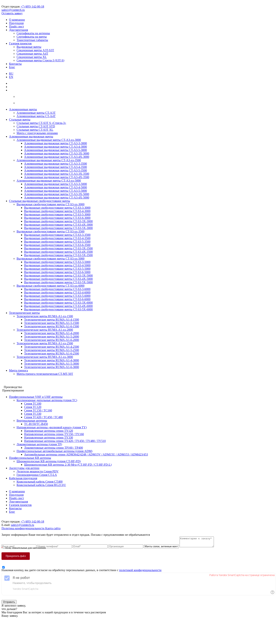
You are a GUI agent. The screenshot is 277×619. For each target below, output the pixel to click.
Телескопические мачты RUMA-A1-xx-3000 (45, 356)
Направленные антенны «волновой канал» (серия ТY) (52, 427)
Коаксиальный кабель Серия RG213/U (41, 485)
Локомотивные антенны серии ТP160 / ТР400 (53, 447)
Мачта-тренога (18, 370)
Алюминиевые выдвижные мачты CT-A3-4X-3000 (56, 156)
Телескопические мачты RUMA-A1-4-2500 (51, 346)
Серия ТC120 (32, 407)
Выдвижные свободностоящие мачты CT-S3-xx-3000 (50, 204)
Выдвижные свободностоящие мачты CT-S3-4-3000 (57, 211)
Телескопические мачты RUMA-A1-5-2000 (51, 336)
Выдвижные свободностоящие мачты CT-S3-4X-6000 (58, 306)
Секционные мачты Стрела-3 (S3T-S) (40, 60)
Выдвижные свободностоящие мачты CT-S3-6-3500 (57, 245)
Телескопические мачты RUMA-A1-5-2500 (51, 350)
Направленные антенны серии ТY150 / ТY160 (54, 434)
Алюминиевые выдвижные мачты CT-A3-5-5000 (55, 190)
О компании (17, 19)
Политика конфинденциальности (23, 528)
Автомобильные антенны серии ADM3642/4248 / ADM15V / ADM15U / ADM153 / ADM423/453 (86, 454)
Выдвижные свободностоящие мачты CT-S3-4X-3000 (58, 224)
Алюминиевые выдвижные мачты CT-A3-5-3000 (55, 150)
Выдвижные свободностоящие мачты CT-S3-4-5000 (57, 265)
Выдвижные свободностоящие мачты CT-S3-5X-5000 (58, 282)
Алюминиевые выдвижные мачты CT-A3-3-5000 (55, 184)
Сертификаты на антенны (33, 33)
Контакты (15, 63)
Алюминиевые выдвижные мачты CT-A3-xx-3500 (49, 160)
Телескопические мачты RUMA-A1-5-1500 (51, 323)
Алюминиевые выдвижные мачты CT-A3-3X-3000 (56, 153)
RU (11, 73)
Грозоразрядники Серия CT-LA (37, 474)
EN (11, 77)
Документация (18, 29)
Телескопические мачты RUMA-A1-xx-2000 (45, 329)
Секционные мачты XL (32, 57)
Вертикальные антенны (32, 420)
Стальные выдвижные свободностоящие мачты (39, 201)
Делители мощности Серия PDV (38, 471)
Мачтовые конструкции (17, 380)
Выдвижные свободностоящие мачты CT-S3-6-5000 (57, 272)
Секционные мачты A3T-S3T (35, 50)
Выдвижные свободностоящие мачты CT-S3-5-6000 (57, 295)
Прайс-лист (16, 26)
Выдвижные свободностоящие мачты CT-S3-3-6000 (57, 289)
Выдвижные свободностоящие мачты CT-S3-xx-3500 (50, 231)
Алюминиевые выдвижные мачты (31, 136)
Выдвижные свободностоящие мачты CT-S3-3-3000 (57, 207)
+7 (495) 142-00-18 (32, 6)
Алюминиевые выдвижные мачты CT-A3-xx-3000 (49, 139)
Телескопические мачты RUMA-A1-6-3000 (51, 367)
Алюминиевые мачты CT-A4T (36, 116)
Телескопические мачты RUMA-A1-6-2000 (51, 340)
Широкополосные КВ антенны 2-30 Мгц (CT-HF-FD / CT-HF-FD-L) (68, 464)
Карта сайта (52, 528)
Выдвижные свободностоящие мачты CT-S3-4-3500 (57, 238)
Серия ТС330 (32, 413)
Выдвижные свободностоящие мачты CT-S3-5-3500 (57, 241)
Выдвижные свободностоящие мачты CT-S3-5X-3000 (58, 228)
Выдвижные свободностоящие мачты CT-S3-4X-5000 (58, 278)
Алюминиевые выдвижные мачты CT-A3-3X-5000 (56, 194)
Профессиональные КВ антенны (30, 457)
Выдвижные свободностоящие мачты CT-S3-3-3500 (57, 234)
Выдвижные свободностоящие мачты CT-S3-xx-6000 (50, 285)
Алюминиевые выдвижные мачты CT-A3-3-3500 (55, 163)
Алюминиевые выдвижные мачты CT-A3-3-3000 (55, 143)
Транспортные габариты (32, 40)
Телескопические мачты (24, 312)
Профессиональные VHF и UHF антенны (36, 396)
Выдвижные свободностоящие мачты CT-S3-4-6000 (57, 292)
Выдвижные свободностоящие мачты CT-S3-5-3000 (57, 214)
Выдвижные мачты (29, 46)
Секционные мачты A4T (32, 53)
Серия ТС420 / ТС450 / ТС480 (43, 417)
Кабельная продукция (23, 478)
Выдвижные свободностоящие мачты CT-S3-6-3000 (57, 217)
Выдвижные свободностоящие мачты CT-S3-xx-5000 (50, 258)
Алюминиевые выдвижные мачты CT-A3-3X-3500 (56, 173)
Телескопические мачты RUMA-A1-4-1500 (51, 319)
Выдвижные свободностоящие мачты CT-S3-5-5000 (57, 268)
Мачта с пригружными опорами (37, 133)
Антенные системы (14, 383)
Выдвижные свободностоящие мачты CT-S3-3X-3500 (58, 248)
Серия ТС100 (32, 403)
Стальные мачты (19, 119)
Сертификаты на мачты (32, 36)
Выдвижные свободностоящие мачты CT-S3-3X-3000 (58, 221)
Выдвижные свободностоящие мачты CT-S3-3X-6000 (58, 302)
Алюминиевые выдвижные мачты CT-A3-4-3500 (55, 167)
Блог (12, 67)
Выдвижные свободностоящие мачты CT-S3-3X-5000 (58, 275)
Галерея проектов (20, 43)
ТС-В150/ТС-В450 (36, 424)
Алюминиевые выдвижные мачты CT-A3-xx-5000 (49, 180)
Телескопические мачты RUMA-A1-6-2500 (51, 353)
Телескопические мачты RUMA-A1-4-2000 (51, 333)
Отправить (9, 602)
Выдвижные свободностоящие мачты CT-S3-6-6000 (57, 299)
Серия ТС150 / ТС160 (38, 410)
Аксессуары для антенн (24, 468)
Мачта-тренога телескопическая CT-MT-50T (45, 373)
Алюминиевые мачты (23, 109)
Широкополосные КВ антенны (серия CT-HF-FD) (49, 461)
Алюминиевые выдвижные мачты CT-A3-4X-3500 (56, 177)
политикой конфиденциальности (140, 570)
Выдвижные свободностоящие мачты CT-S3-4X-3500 (58, 251)
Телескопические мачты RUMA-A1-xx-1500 (45, 316)
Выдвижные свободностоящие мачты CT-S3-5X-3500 (58, 255)
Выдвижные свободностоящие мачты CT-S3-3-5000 (57, 262)
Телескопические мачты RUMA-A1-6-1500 (51, 326)
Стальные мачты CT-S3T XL (35, 129)
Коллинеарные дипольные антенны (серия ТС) (47, 400)
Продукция (16, 23)
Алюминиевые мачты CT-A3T (36, 112)
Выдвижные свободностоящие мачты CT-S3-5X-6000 (58, 309)
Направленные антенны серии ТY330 (48, 437)
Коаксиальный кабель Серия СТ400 (40, 481)
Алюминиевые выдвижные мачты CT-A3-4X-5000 (56, 197)
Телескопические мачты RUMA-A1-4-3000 (51, 360)
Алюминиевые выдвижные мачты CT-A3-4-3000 (55, 146)
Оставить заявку (12, 13)
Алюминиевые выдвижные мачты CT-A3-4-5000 (55, 187)
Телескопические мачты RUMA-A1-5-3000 (51, 363)
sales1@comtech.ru (13, 9)
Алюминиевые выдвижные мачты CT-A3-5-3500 (55, 170)
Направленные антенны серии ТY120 (48, 430)
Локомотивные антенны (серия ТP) (39, 444)
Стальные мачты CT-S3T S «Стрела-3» (41, 123)
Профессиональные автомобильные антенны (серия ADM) (54, 451)
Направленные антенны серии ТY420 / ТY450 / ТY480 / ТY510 (65, 440)
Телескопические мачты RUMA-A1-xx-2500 (45, 343)
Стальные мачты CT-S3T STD (36, 126)
